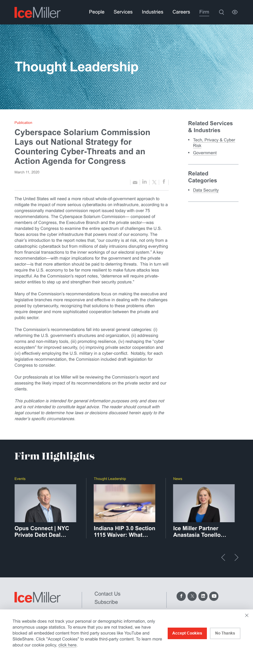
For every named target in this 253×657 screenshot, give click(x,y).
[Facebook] (181, 596)
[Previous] (223, 557)
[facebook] (163, 182)
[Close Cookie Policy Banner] (246, 615)
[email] (135, 182)
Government (205, 152)
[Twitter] (192, 596)
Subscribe (106, 602)
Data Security (206, 190)
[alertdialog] (126, 633)
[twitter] (154, 182)
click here (67, 644)
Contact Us (108, 594)
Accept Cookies (187, 633)
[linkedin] (144, 182)
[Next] (236, 557)
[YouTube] (213, 596)
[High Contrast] (234, 12)
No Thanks (225, 633)
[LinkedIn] (203, 596)
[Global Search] (221, 12)
